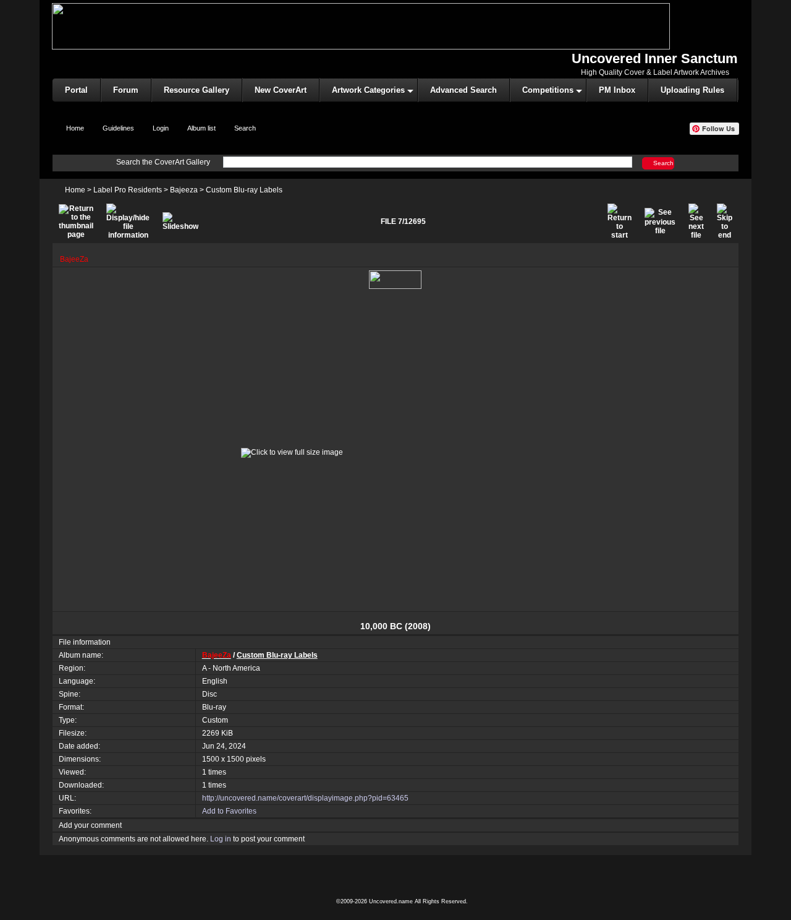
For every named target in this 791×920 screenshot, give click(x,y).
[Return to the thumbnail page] (76, 221)
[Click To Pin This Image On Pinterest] (395, 279)
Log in (220, 839)
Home (75, 190)
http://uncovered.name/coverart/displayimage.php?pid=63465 (305, 798)
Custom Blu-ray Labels (244, 190)
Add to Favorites (229, 811)
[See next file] (696, 221)
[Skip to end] (724, 221)
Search (663, 162)
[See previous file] (660, 221)
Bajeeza (184, 190)
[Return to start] (619, 221)
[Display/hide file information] (128, 221)
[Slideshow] (180, 221)
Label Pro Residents (127, 190)
